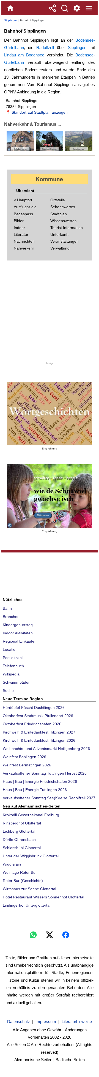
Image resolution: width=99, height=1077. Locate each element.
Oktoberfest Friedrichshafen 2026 (32, 724)
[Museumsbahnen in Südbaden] (49, 150)
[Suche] (65, 8)
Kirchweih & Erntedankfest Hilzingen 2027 (39, 732)
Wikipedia (11, 674)
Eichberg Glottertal (19, 831)
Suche (8, 690)
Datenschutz (18, 1021)
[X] (49, 935)
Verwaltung (60, 248)
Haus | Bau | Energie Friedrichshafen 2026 (40, 781)
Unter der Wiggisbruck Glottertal (31, 856)
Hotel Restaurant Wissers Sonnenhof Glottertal (43, 897)
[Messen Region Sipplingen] (78, 150)
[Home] (10, 8)
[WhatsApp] (33, 935)
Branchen (11, 616)
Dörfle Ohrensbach (19, 839)
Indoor (19, 227)
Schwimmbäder (16, 682)
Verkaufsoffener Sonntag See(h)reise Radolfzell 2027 (49, 798)
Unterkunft (59, 234)
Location (10, 649)
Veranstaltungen (64, 241)
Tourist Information (66, 227)
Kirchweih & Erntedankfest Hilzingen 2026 (39, 740)
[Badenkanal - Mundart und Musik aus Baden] (49, 496)
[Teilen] (52, 8)
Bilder (19, 221)
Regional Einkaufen (20, 641)
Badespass (23, 214)
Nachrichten (24, 241)
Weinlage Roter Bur (20, 872)
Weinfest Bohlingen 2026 (24, 757)
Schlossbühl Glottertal (22, 848)
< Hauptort (23, 200)
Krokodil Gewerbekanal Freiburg (31, 815)
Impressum (45, 1021)
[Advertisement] (49, 313)
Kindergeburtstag (18, 625)
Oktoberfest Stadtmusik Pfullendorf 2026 (38, 716)
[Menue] (89, 8)
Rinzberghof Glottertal (22, 823)
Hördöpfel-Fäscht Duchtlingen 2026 (34, 707)
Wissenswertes (63, 221)
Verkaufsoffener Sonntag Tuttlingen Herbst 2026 (45, 773)
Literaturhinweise (77, 1021)
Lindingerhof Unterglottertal (26, 905)
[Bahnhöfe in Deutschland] (20, 150)
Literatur (21, 234)
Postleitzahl (13, 657)
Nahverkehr (24, 248)
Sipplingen (11, 20)
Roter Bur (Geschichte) (23, 880)
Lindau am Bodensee (24, 55)
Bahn (7, 608)
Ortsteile (57, 200)
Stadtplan (58, 214)
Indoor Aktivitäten (18, 633)
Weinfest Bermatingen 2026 (27, 765)
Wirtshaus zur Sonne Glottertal (29, 889)
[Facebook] (66, 935)
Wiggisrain (12, 864)
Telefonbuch (13, 666)
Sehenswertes (62, 207)
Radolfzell (45, 47)
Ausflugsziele (25, 207)
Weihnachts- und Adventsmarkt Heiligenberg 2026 (46, 748)
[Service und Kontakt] (77, 8)
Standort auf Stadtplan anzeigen (40, 112)
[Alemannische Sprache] (49, 414)
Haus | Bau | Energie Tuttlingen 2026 (35, 789)
